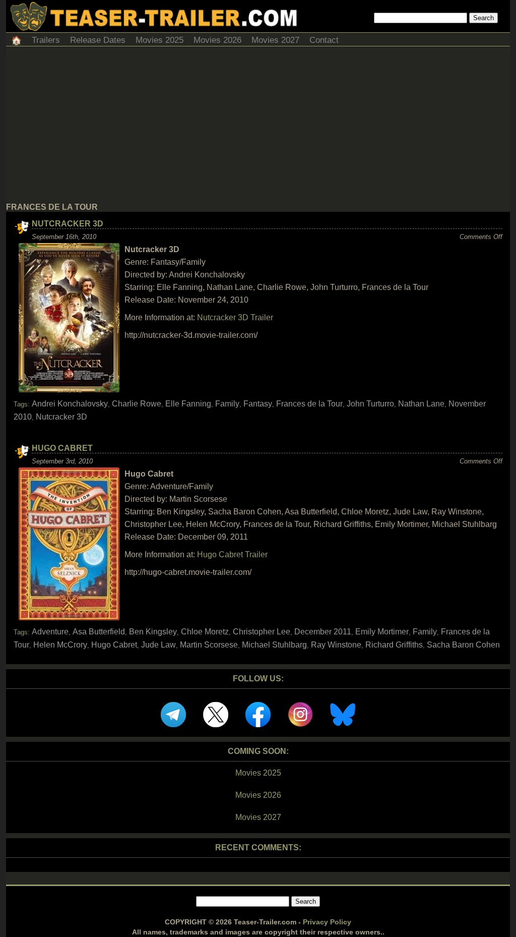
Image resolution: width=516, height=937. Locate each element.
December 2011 (322, 631)
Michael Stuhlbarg (274, 644)
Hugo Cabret (62, 448)
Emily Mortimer (382, 631)
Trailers (46, 40)
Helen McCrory (60, 644)
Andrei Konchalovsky (70, 403)
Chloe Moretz (205, 631)
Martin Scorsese (209, 644)
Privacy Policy (327, 922)
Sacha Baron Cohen (463, 644)
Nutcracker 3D (67, 223)
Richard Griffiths (394, 644)
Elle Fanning (188, 403)
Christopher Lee (261, 631)
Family (227, 403)
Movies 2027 (275, 40)
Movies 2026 (217, 40)
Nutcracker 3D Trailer (235, 317)
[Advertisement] (258, 127)
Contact (324, 40)
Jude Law (158, 644)
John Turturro (370, 403)
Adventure (50, 631)
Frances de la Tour (309, 403)
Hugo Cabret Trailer (232, 554)
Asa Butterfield (99, 631)
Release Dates (97, 40)
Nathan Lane (421, 403)
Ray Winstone (336, 644)
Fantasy (257, 403)
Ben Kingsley (153, 631)
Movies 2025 (159, 40)
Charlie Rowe (136, 403)
